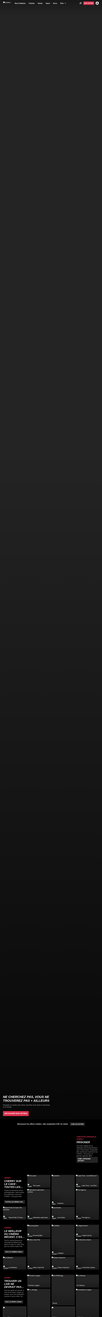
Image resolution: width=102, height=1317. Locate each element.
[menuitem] (20, 3)
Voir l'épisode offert (84, 1160)
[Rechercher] (80, 3)
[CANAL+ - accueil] (7, 3)
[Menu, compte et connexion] (97, 3)
